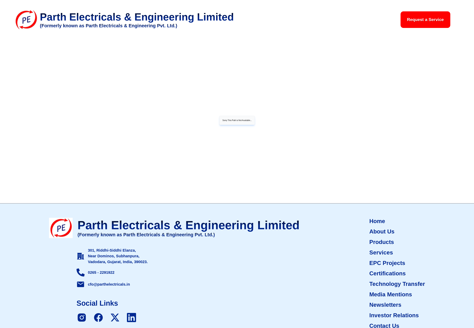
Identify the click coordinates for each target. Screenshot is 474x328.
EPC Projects (387, 263)
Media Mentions (390, 294)
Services (381, 252)
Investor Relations (394, 315)
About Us (382, 231)
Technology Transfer (397, 284)
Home (377, 221)
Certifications (387, 273)
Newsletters (385, 305)
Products (381, 242)
